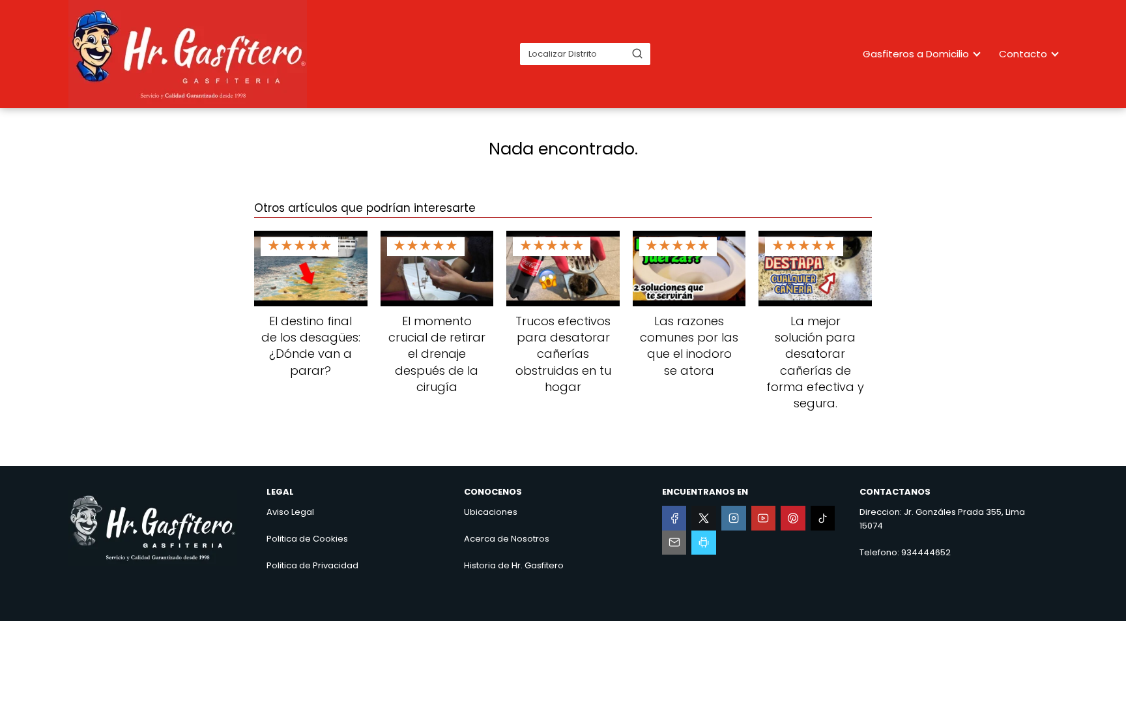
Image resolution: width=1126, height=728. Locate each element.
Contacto (1023, 54)
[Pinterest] (793, 518)
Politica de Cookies (307, 538)
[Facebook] (674, 518)
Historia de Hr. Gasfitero (514, 565)
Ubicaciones (490, 512)
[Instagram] (733, 518)
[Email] (674, 543)
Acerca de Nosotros (506, 538)
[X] (703, 518)
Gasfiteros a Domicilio (916, 54)
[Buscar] (637, 53)
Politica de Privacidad (312, 565)
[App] (703, 543)
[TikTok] (823, 518)
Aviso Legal (290, 512)
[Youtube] (763, 518)
